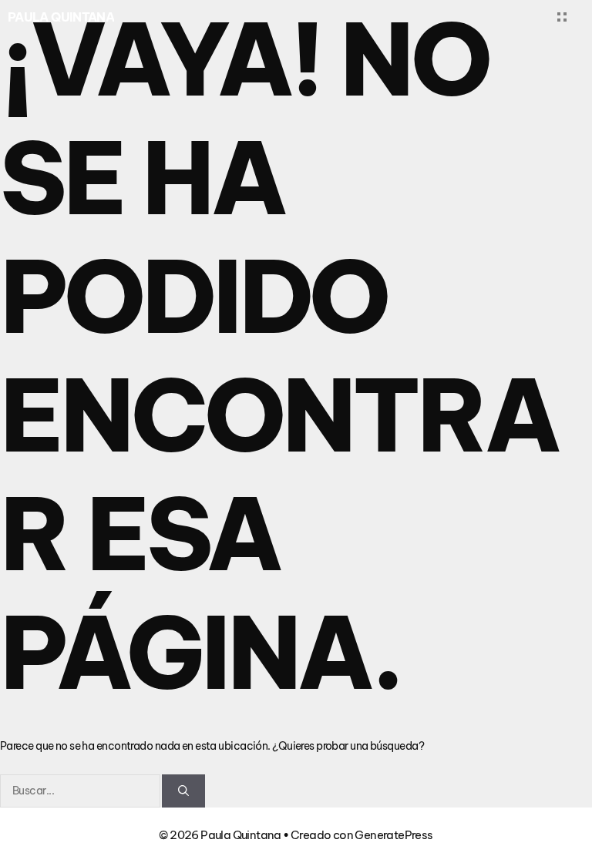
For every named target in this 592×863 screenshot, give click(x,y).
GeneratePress (393, 835)
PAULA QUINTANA (61, 17)
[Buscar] (183, 791)
